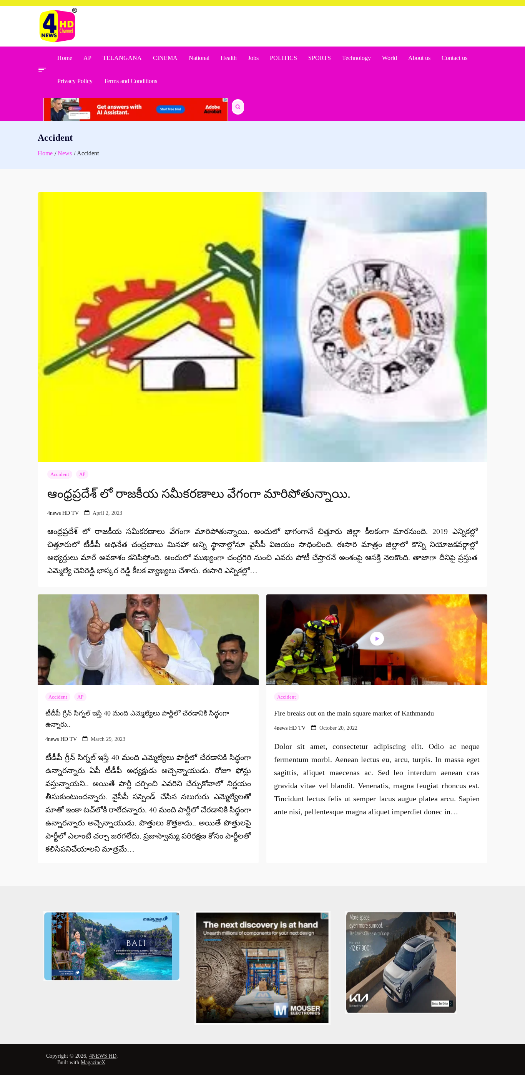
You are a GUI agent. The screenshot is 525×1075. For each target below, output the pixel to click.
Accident (59, 474)
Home (64, 58)
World (389, 58)
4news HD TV (63, 513)
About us (419, 58)
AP (87, 58)
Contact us (454, 58)
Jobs (253, 58)
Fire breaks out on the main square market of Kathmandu (354, 713)
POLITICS (283, 58)
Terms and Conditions (130, 81)
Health (229, 58)
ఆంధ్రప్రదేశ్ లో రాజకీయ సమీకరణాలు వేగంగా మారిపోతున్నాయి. (199, 494)
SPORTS (319, 58)
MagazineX (93, 1062)
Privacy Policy (75, 81)
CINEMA (165, 58)
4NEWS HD (102, 1056)
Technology (356, 58)
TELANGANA (122, 58)
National (199, 58)
